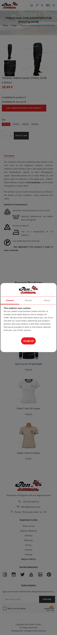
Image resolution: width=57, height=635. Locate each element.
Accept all (28, 340)
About (47, 300)
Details (28, 300)
